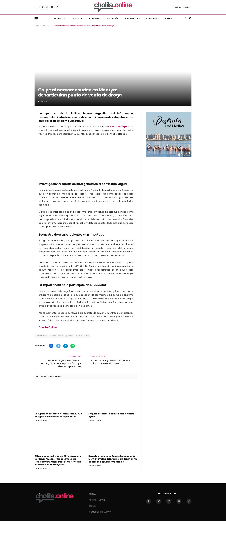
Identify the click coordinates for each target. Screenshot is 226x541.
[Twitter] (25, 121)
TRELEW (92, 494)
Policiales (95, 18)
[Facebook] (25, 115)
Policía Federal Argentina (61, 335)
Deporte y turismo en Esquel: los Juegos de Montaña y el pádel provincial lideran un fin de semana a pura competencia (112, 459)
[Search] (190, 18)
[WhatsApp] (25, 135)
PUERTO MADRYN (97, 500)
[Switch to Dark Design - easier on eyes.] (186, 18)
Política (78, 18)
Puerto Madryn (82, 335)
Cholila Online (48, 327)
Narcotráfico (41, 335)
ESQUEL (92, 506)
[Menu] (36, 18)
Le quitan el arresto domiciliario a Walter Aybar (111, 415)
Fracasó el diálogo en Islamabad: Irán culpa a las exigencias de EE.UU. (110, 362)
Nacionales (131, 18)
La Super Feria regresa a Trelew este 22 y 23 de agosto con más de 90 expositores (58, 415)
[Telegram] (25, 128)
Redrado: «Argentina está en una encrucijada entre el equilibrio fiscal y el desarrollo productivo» (61, 363)
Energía (167, 18)
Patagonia (151, 18)
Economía (112, 18)
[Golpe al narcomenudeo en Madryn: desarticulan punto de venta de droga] (113, 68)
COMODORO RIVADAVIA (100, 511)
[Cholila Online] (113, 7)
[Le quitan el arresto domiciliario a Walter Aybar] (113, 396)
